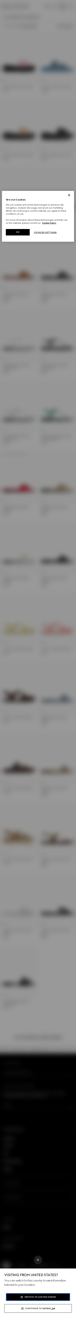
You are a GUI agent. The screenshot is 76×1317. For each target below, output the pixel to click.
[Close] (38, 1260)
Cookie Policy (49, 223)
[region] (38, 216)
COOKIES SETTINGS (45, 232)
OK (17, 232)
